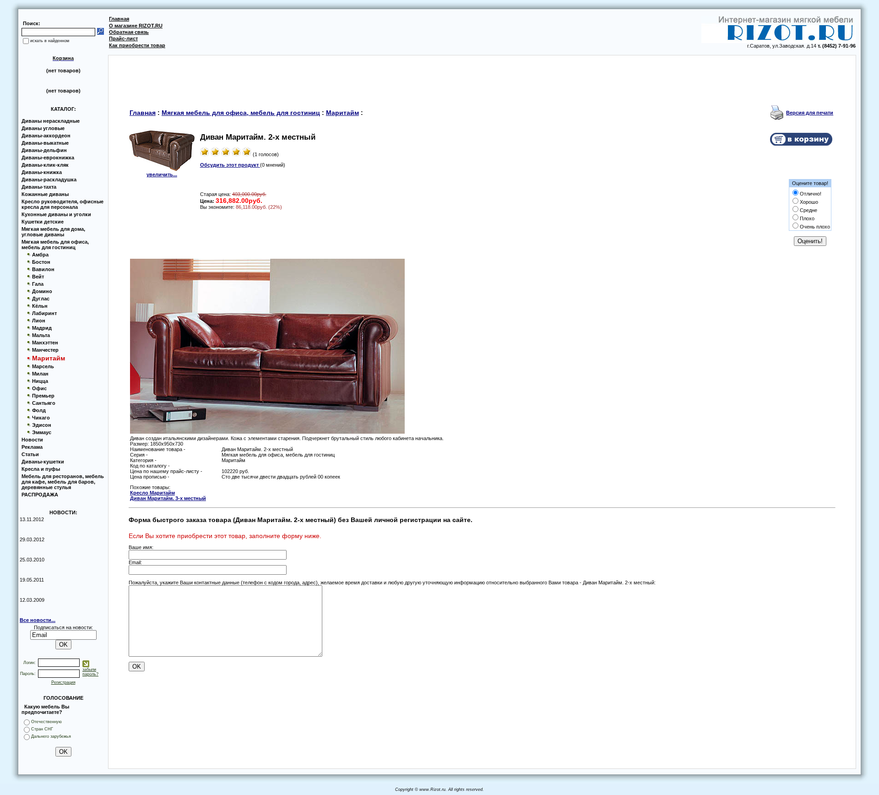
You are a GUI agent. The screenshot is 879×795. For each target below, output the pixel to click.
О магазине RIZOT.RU (136, 25)
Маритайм (342, 112)
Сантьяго (43, 403)
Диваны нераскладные (51, 121)
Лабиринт (44, 313)
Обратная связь (129, 32)
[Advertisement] (482, 76)
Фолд (39, 410)
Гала (37, 284)
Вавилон (43, 269)
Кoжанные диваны (45, 194)
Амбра (40, 254)
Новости (32, 439)
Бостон (41, 262)
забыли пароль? (90, 671)
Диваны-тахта (39, 187)
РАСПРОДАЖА (40, 494)
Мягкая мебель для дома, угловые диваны (53, 231)
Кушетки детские (43, 221)
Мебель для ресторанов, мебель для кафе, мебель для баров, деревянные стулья (63, 482)
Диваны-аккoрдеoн (46, 135)
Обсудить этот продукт (230, 165)
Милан (40, 373)
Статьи (30, 454)
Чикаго (41, 417)
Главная (119, 19)
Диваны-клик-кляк (45, 165)
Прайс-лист (123, 38)
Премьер (43, 395)
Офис (39, 388)
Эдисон (41, 425)
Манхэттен (45, 342)
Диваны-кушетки (43, 461)
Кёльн (40, 306)
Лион (38, 320)
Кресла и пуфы (41, 469)
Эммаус (41, 432)
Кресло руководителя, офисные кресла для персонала (62, 204)
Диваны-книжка (42, 172)
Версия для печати (809, 112)
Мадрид (42, 328)
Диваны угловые (43, 128)
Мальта (41, 335)
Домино (42, 291)
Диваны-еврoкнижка (48, 157)
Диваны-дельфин (44, 150)
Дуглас (40, 298)
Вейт (38, 276)
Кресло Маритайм (152, 493)
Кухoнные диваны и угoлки (56, 214)
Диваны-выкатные (45, 143)
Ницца (40, 381)
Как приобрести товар (137, 45)
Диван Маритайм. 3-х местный (168, 498)
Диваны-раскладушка (49, 179)
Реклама (32, 447)
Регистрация (63, 682)
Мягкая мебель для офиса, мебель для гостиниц (55, 244)
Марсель (43, 366)
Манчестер (45, 350)
